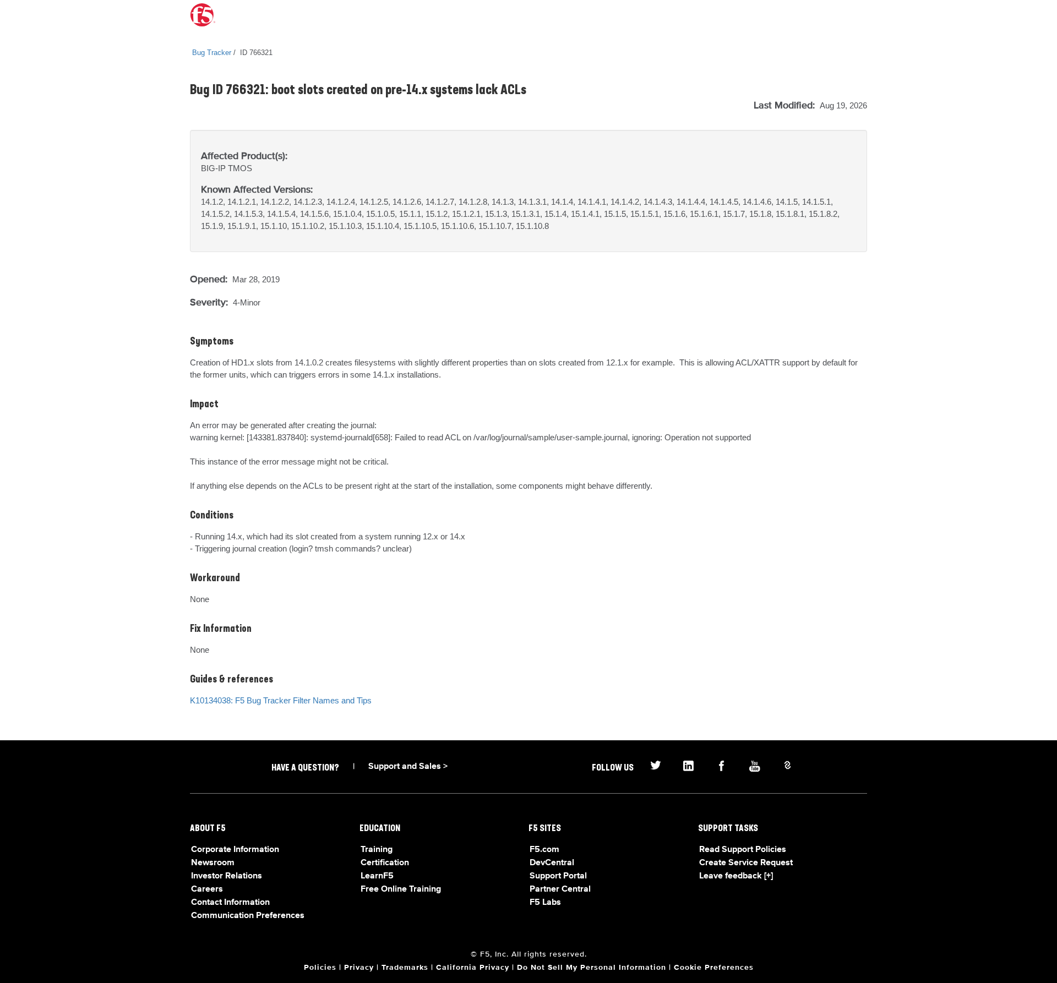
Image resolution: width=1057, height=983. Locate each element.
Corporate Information (235, 849)
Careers (207, 889)
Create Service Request (746, 863)
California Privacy (472, 967)
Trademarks (405, 967)
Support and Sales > (408, 766)
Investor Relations (226, 876)
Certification (385, 863)
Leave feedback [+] (736, 876)
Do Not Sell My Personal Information (591, 967)
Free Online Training (401, 889)
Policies (320, 967)
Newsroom (213, 863)
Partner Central (560, 889)
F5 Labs (545, 902)
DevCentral (552, 863)
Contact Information (230, 902)
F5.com (544, 849)
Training (377, 849)
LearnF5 (377, 876)
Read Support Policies (742, 849)
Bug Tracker (211, 52)
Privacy (359, 967)
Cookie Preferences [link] (714, 967)
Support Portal (558, 876)
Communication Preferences (247, 915)
